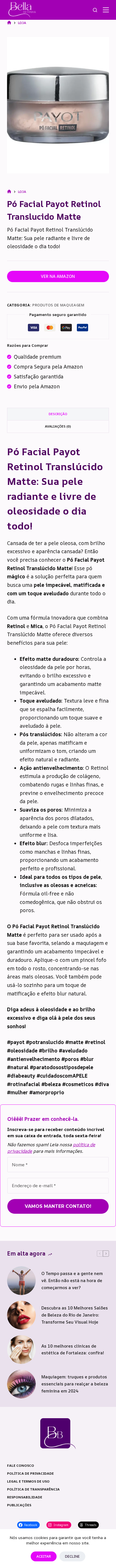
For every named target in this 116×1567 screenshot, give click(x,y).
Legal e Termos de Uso (28, 1481)
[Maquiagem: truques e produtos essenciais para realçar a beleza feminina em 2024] (21, 1384)
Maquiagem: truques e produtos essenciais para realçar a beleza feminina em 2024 (74, 1384)
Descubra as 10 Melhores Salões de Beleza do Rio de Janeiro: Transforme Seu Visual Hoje (74, 1315)
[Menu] (106, 10)
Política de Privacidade (30, 1473)
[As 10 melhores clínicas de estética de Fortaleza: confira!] (21, 1349)
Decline (72, 1556)
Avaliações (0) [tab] (58, 426)
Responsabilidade (24, 1497)
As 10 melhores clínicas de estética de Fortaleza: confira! (72, 1349)
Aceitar (43, 1556)
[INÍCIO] (9, 23)
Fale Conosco (20, 1465)
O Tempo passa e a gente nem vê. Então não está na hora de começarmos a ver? (72, 1280)
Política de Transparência (33, 1489)
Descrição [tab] (58, 413)
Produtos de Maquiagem (58, 305)
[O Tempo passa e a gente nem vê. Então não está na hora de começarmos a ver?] (21, 1280)
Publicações (19, 1505)
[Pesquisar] (95, 10)
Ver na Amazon (58, 276)
